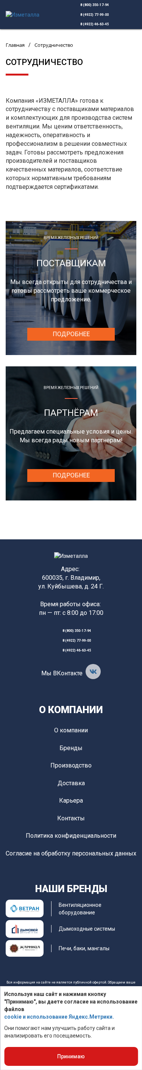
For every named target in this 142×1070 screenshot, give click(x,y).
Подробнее (71, 334)
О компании (71, 709)
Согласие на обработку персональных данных (71, 853)
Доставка (71, 783)
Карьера (71, 800)
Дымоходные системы (87, 929)
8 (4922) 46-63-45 (94, 24)
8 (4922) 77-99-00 (94, 15)
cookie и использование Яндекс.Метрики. (59, 1017)
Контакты (71, 818)
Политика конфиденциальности (71, 835)
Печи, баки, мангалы (84, 948)
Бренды (71, 748)
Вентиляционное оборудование (80, 909)
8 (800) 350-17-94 (94, 5)
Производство (71, 765)
